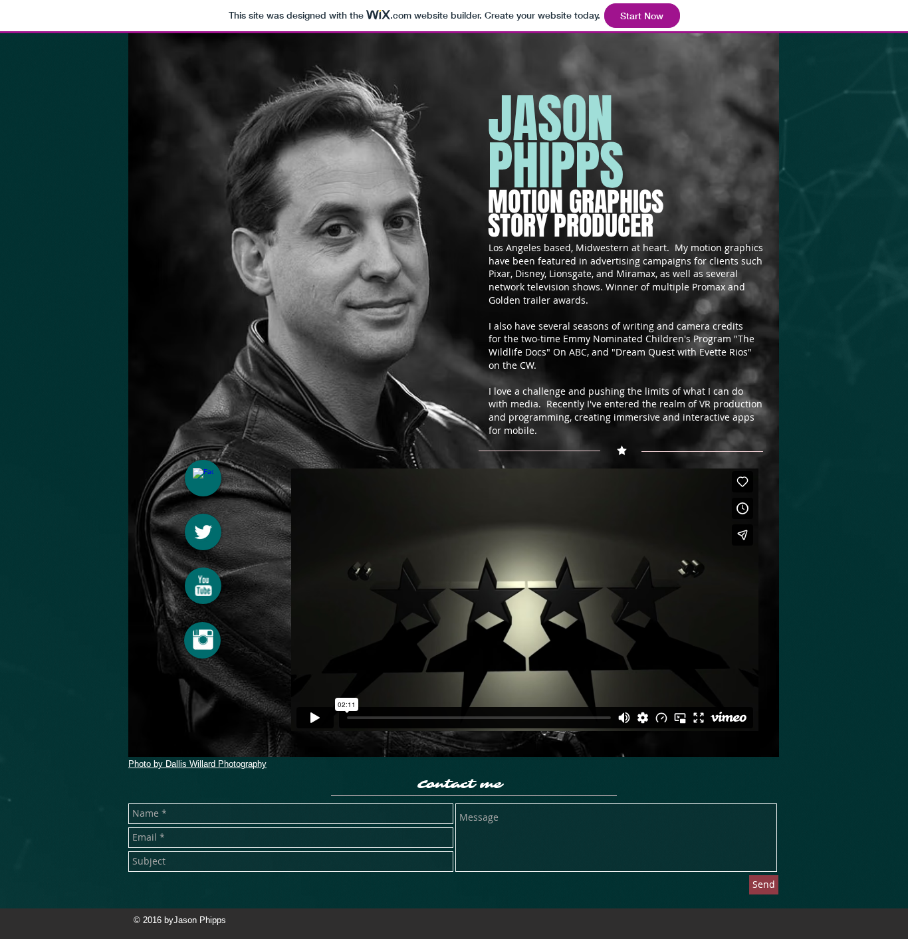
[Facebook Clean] (203, 478)
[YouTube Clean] (203, 585)
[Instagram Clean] (203, 639)
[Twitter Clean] (203, 532)
